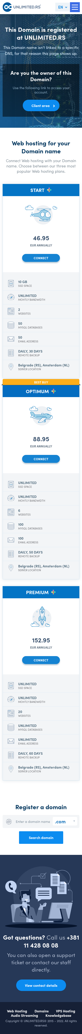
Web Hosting (17, 1010)
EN (60, 7)
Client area (40, 105)
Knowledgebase (58, 1015)
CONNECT (41, 258)
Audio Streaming (24, 1015)
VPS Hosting (65, 1010)
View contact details (41, 985)
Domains (42, 1010)
